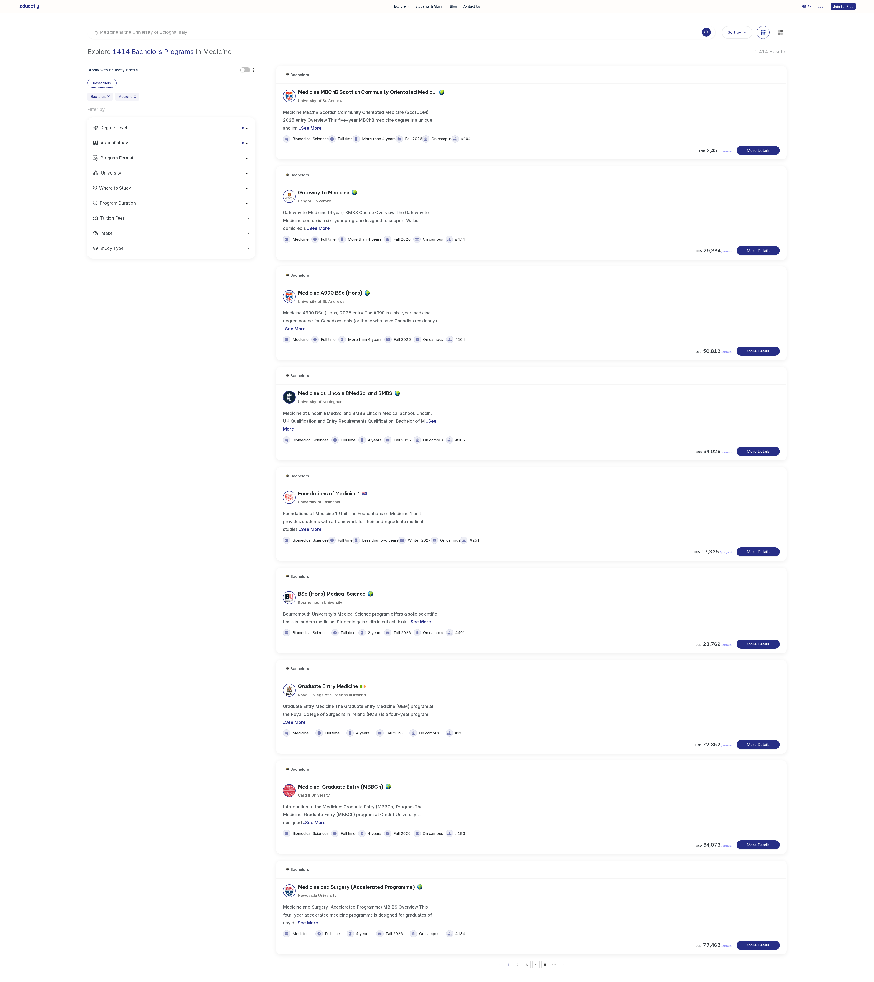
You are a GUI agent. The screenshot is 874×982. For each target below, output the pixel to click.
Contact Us (471, 6)
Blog (453, 6)
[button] (171, 127)
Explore (402, 6)
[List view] (763, 32)
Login (822, 6)
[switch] (245, 69)
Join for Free (843, 6)
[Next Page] (563, 964)
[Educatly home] (29, 6)
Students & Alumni (430, 6)
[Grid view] (780, 32)
